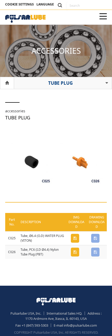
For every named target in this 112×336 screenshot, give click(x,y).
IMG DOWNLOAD (75, 238)
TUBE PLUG (60, 83)
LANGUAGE (45, 4)
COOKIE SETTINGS (19, 4)
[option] (31, 163)
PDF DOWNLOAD (95, 238)
